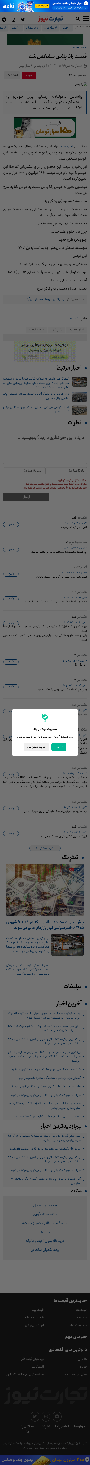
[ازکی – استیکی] (45, 6)
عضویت (59, 746)
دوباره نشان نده (36, 747)
